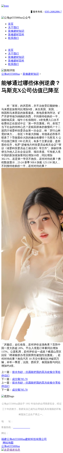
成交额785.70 (20, 379)
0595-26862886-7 (53, 11)
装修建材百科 (16, 34)
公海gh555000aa (10, 73)
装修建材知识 (16, 30)
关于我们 (13, 27)
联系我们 (13, 38)
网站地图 (8, 442)
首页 (10, 23)
